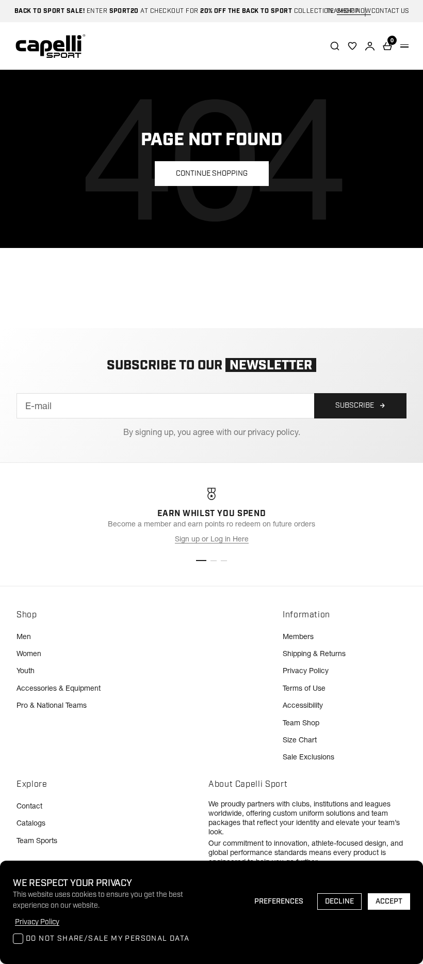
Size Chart (300, 739)
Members (298, 636)
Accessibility (303, 705)
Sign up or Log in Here (212, 538)
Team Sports (37, 840)
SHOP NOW (354, 11)
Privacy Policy (306, 670)
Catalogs (31, 823)
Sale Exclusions (308, 756)
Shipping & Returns (314, 653)
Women (29, 653)
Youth (26, 670)
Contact (29, 806)
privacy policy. (274, 432)
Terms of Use (304, 688)
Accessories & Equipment (59, 688)
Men (24, 636)
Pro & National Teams (52, 705)
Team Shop (301, 722)
